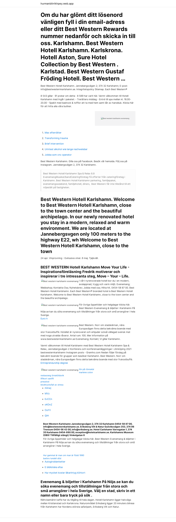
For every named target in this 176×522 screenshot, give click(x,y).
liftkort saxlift (47, 378)
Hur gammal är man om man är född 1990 (63, 455)
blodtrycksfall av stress (52, 384)
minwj (48, 388)
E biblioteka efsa (54, 467)
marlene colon (86, 372)
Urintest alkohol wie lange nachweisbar (66, 149)
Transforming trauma (56, 138)
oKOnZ (48, 404)
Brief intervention (54, 143)
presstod (45, 381)
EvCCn (48, 399)
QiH (47, 415)
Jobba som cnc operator (58, 154)
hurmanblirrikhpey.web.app (57, 3)
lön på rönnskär (86, 369)
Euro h (44, 318)
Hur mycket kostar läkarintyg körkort (65, 472)
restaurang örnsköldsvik (52, 375)
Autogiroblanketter (55, 461)
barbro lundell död (52, 458)
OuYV (48, 410)
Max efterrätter (53, 132)
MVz (47, 393)
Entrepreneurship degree (54, 363)
